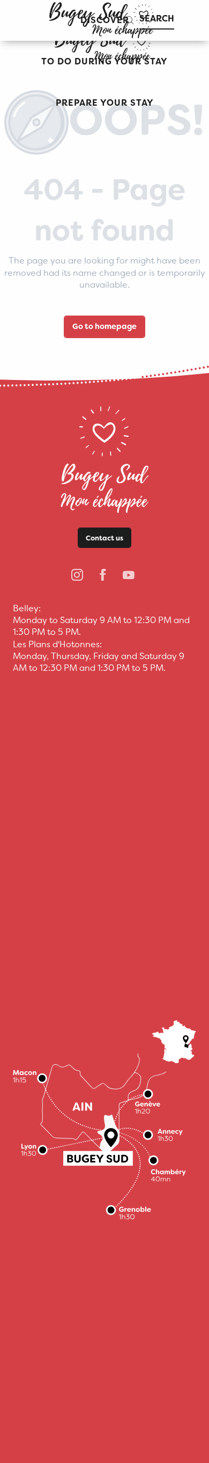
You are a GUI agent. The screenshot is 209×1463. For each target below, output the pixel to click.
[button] (104, 62)
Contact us (104, 538)
